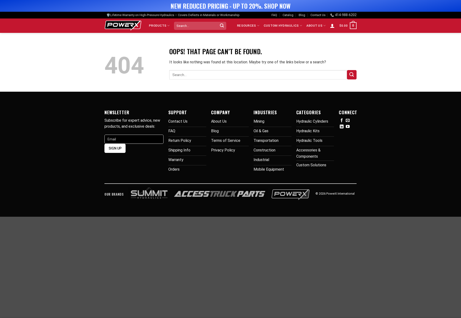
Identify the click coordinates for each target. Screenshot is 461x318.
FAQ (274, 15)
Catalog (288, 15)
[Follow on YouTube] (348, 127)
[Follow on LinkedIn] (342, 127)
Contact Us (318, 15)
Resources (246, 25)
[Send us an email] (348, 120)
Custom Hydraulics (281, 25)
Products (157, 25)
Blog (302, 15)
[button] (332, 25)
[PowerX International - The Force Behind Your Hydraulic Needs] (123, 25)
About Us (314, 25)
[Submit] (222, 26)
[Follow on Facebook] (342, 120)
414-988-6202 (346, 15)
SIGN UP (115, 148)
